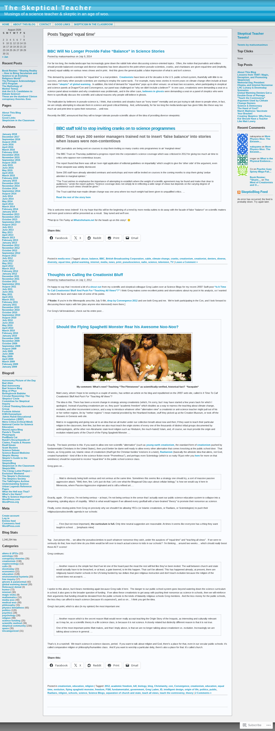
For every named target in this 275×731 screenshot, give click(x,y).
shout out (95, 287)
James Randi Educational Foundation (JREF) (16, 418)
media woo (8, 600)
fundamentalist (120, 689)
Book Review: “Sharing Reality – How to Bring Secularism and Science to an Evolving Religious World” (19, 74)
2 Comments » (203, 693)
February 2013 (10, 240)
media (104, 262)
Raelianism (166, 452)
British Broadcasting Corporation (125, 258)
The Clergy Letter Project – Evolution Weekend (17, 472)
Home (5, 24)
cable (148, 258)
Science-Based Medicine (16, 453)
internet (6, 592)
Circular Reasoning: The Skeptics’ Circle (16, 397)
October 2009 (9, 343)
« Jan (5, 57)
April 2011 (7, 297)
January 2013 (9, 242)
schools (72, 693)
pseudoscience (131, 262)
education (8, 574)
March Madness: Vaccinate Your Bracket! (252, 112)
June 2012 (8, 260)
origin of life (192, 689)
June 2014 (8, 198)
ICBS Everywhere (11, 414)
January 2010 (9, 335)
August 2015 (9, 162)
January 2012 (9, 273)
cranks (174, 258)
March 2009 (8, 361)
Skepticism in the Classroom (93, 24)
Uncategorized (10, 631)
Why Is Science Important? (17, 496)
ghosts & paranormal (14, 581)
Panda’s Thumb (11, 432)
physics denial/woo (13, 607)
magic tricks (9, 594)
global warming (80, 262)
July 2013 (7, 227)
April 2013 (7, 235)
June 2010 (8, 322)
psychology (8, 615)
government (137, 689)
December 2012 (10, 245)
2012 (107, 686)
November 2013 (11, 217)
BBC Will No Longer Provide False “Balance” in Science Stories (106, 51)
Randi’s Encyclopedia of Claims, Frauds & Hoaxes (16, 441)
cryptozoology (10, 563)
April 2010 (7, 328)
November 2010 (11, 310)
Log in (5, 518)
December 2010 (10, 307)
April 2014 (7, 204)
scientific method (12, 623)
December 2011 (10, 276)
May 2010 (7, 325)
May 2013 (7, 232)
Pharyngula (8, 434)
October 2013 (9, 219)
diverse (221, 258)
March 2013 (8, 237)
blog (150, 686)
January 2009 (9, 366)
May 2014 (7, 201)
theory (189, 693)
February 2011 (10, 302)
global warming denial (14, 584)
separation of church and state (123, 693)
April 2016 (7, 147)
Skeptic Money (10, 455)
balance (93, 258)
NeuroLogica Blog (12, 429)
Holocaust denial (11, 587)
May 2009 (7, 356)
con (171, 686)
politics (6, 610)
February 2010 (10, 333)
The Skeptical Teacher (48, 7)
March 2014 (8, 206)
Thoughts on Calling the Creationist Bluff (85, 275)
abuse (84, 258)
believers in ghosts (153, 91)
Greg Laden (152, 689)
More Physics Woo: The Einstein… (260, 139)
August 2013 (9, 224)
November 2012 (11, 248)
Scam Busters (10, 447)
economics (8, 571)
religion (6, 618)
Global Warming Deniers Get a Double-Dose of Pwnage (254, 94)
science (152, 262)
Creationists (126, 77)
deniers (212, 258)
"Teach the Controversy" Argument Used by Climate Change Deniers (252, 100)
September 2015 (11, 160)
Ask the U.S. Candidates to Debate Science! (17, 92)
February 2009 (10, 364)
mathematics (9, 597)
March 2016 (8, 149)
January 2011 (9, 304)
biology (142, 686)
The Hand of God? (247, 108)
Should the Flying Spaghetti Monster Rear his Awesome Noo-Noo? (117, 327)
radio (144, 262)
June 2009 (8, 353)
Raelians (52, 693)
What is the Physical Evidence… (261, 159)
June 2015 (8, 167)
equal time (64, 262)
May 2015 (7, 170)
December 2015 (10, 155)
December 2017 (10, 136)
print (118, 262)
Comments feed (11, 523)
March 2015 (8, 175)
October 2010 (9, 312)
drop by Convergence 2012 (122, 300)
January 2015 (9, 180)
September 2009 (11, 346)
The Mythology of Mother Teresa (12, 87)
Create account (10, 515)
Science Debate (11, 450)
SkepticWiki (8, 468)
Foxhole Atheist (11, 411)
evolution (59, 689)
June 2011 (7, 291)
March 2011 (8, 299)
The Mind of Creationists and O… (261, 182)
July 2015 (7, 165)
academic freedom (121, 686)
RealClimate (9, 445)
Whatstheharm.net (83, 220)
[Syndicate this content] (238, 192)
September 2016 (11, 139)
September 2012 (11, 253)
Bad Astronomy (11, 385)
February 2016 (10, 152)
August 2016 (9, 142)
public (213, 689)
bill (135, 686)
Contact (45, 24)
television (163, 262)
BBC (102, 258)
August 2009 (9, 348)
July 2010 (7, 320)
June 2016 (8, 144)
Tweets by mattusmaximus (252, 44)
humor (6, 589)
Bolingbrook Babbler (14, 393)
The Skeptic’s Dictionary (16, 476)
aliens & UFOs (10, 553)
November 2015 (11, 157)
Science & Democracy (249, 105)
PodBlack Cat (9, 437)
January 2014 (9, 211)
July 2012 (7, 258)
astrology (7, 556)
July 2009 (7, 351)
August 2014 (9, 193)
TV (171, 262)
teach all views (150, 693)
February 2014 (10, 209)
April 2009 (7, 359)
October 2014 (9, 188)
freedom (99, 689)
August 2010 (9, 317)
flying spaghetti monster (80, 689)
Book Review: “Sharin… (258, 178)
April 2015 (7, 173)
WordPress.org (10, 502)
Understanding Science (15, 484)
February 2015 (10, 178)
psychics (7, 612)
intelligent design (173, 689)
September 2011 (11, 284)
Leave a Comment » (186, 262)
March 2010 (8, 330)
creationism (8, 561)
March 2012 (8, 268)
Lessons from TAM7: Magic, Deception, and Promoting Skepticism (253, 77)
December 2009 (10, 338)
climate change (161, 258)
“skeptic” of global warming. (74, 84)
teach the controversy (172, 693)
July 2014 (7, 196)
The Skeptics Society (14, 478)
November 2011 (10, 279)
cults (5, 566)
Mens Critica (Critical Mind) (17, 422)
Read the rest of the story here (73, 197)
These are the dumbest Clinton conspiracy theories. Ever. (19, 97)
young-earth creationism (160, 445)
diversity (52, 262)
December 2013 (10, 214)
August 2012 (9, 255)
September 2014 (11, 191)
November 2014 (11, 186)
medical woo (9, 602)
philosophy (8, 605)
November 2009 (11, 341)
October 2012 (9, 250)
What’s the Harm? (12, 494)
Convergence (181, 686)
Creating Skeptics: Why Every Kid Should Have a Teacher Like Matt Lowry (254, 119)
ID (161, 689)
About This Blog (24, 24)
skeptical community (14, 625)
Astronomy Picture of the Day (19, 380)
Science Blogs (97, 693)
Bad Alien (7, 383)
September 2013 (11, 222)
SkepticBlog (9, 463)
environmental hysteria (15, 576)
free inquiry (8, 579)
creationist (200, 258)
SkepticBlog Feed (254, 192)
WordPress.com (11, 499)
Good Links (62, 24)
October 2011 (9, 281)
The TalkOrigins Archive (15, 481)
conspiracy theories (13, 558)
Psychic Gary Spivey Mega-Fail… (261, 170)
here (197, 455)
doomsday (8, 569)
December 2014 (10, 183)
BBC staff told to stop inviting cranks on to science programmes (115, 128)
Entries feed (9, 521)
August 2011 (9, 286)
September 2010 (11, 315)
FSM (108, 689)
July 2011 (7, 289)
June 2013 (8, 229)
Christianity (160, 686)
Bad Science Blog (12, 388)
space (5, 628)
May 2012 (7, 263)
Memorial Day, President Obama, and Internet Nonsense (255, 83)
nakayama (255, 146)
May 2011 (7, 294)
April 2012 (7, 266)
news (112, 262)
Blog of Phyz (9, 391)
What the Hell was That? (16, 491)
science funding (11, 620)
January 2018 (9, 134)
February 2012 (10, 271)
